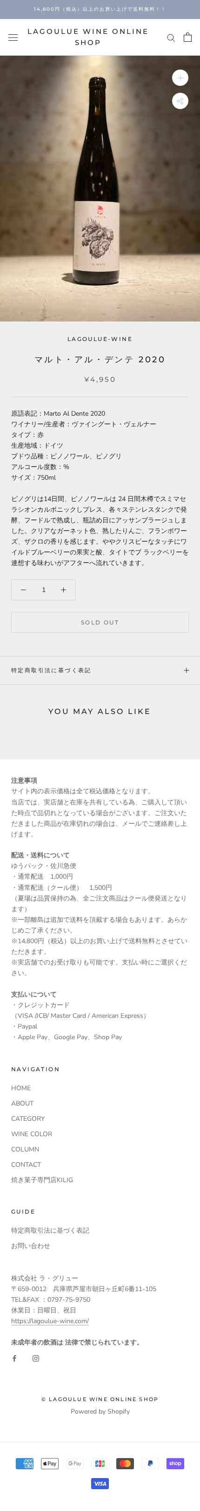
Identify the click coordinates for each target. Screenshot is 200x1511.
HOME (21, 1088)
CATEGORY (28, 1118)
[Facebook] (14, 1358)
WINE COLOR (31, 1134)
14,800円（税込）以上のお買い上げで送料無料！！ (100, 9)
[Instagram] (36, 1358)
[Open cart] (188, 37)
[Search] (171, 37)
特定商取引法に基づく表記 (51, 670)
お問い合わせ (30, 1245)
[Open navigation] (13, 37)
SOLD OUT (100, 622)
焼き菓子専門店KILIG (42, 1180)
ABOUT (22, 1103)
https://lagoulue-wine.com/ (50, 1321)
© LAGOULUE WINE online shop (100, 1399)
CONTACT (26, 1164)
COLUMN (25, 1149)
